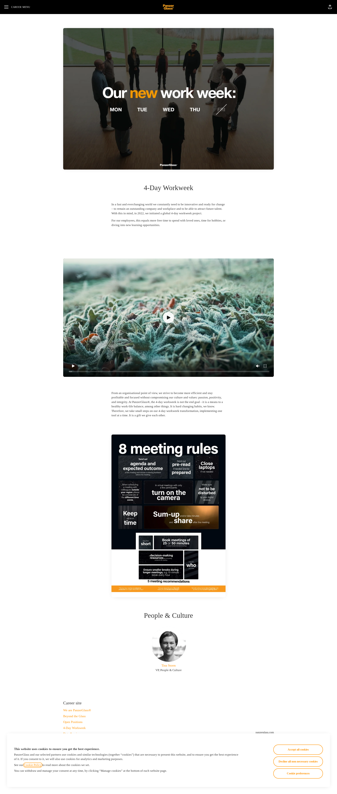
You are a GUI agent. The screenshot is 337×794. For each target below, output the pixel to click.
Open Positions (72, 722)
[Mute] (257, 366)
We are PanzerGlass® (77, 710)
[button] (330, 7)
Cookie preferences (298, 773)
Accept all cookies (298, 749)
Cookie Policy (33, 765)
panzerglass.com (265, 732)
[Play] (73, 366)
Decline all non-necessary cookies (298, 761)
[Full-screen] (265, 366)
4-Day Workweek (74, 728)
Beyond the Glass (74, 716)
